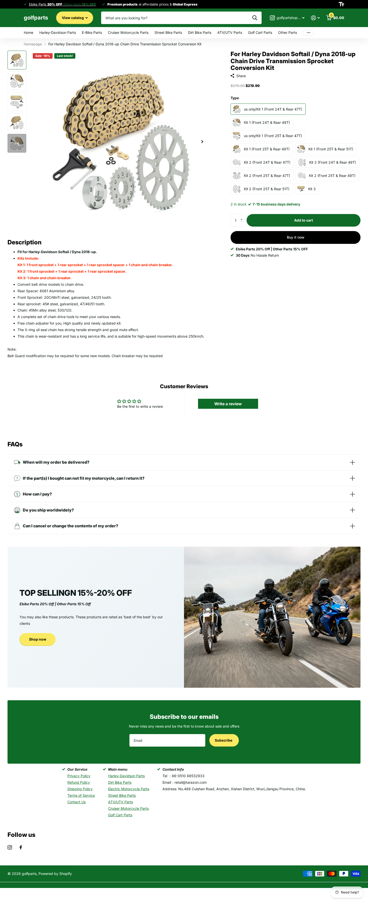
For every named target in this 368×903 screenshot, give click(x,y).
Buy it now (295, 237)
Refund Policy (78, 782)
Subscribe (224, 740)
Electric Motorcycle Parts (128, 789)
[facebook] (21, 847)
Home (28, 32)
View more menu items (308, 32)
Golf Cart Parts (260, 32)
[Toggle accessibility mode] (341, 4)
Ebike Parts (45, 4)
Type (235, 98)
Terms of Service (81, 795)
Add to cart (303, 220)
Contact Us (76, 802)
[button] (242, 216)
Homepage (33, 44)
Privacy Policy (78, 776)
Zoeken (255, 18)
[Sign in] (315, 18)
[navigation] (17, 60)
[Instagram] (10, 847)
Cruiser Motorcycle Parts (128, 32)
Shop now (37, 639)
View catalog (73, 18)
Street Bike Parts (168, 32)
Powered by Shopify (55, 873)
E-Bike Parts (92, 32)
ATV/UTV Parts (229, 32)
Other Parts (287, 32)
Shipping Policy (80, 789)
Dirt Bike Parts (199, 32)
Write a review (228, 403)
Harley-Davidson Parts (57, 32)
